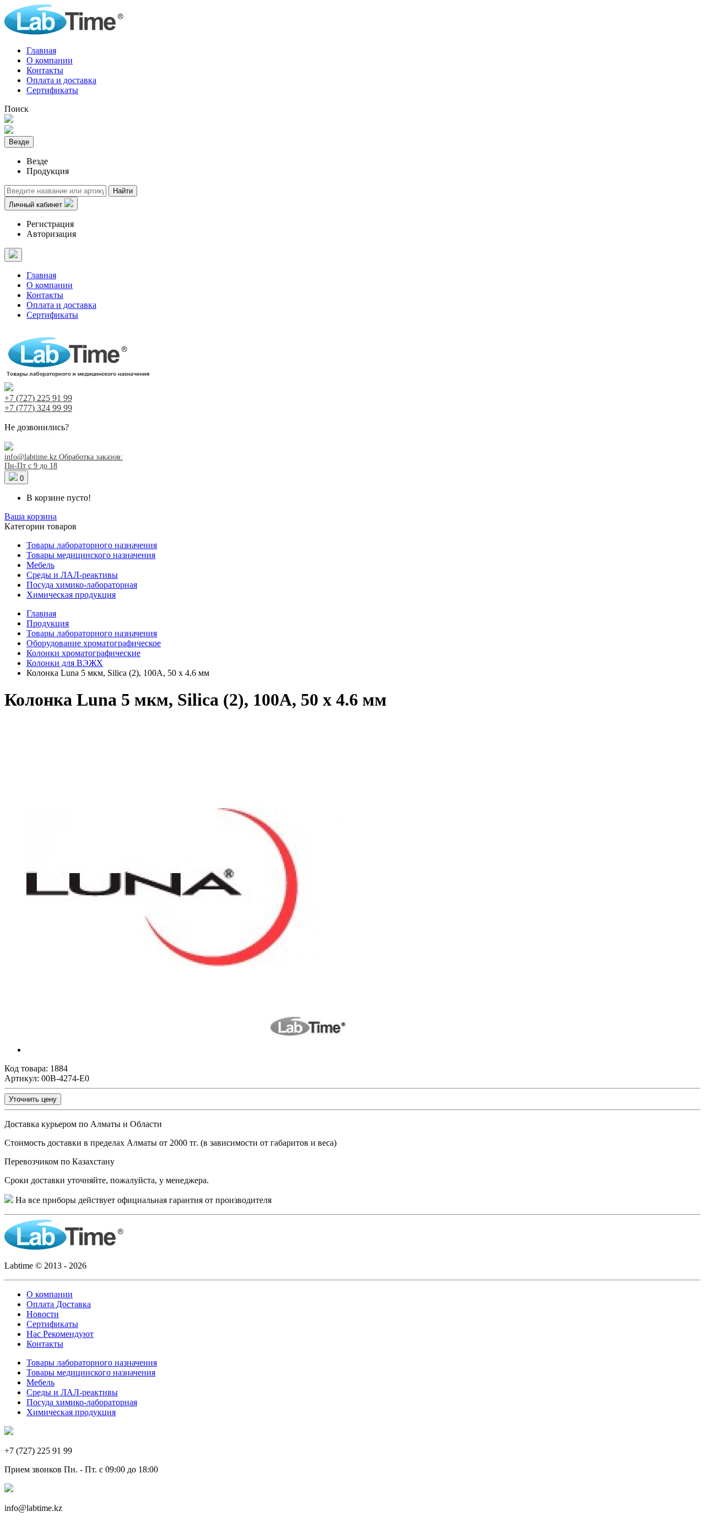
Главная (41, 50)
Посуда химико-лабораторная (81, 584)
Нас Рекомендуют (60, 1334)
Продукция (47, 623)
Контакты (44, 70)
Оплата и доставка (61, 80)
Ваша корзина (30, 516)
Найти (123, 191)
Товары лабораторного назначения (91, 545)
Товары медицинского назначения (90, 555)
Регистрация (50, 224)
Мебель (40, 565)
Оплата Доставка (58, 1304)
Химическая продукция (71, 594)
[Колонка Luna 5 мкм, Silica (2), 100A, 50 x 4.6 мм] (191, 1049)
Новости (42, 1314)
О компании (49, 60)
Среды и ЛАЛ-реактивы (72, 574)
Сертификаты (52, 90)
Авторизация (51, 234)
